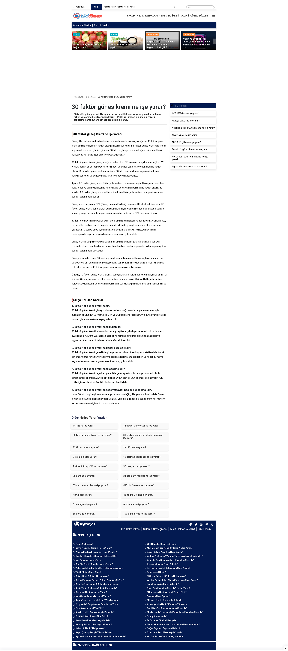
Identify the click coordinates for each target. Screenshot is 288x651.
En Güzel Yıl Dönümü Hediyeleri (162, 620)
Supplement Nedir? (156, 572)
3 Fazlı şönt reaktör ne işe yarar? (141, 475)
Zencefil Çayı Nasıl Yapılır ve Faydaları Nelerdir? (170, 560)
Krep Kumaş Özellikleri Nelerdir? (163, 584)
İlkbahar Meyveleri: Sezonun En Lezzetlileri (96, 556)
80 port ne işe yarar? (84, 513)
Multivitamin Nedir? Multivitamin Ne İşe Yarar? (169, 548)
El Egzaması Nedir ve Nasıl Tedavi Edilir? (167, 592)
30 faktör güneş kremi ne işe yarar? (115, 97)
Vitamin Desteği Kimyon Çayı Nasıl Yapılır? (96, 552)
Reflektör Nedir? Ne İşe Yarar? (90, 628)
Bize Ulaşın (204, 529)
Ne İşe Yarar (91, 97)
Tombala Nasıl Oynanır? (159, 596)
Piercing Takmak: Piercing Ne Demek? (93, 624)
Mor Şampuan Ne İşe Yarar (88, 560)
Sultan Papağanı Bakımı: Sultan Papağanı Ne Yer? (99, 580)
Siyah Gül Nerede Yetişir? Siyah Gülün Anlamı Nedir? (100, 636)
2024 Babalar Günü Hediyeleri (161, 544)
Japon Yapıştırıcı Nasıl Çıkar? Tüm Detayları (97, 600)
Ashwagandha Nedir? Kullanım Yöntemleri (167, 604)
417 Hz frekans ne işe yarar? (138, 485)
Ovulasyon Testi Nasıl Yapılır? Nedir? (165, 632)
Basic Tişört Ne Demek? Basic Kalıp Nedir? (96, 588)
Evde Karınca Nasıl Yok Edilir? (90, 608)
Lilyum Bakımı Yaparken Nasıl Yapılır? (165, 552)
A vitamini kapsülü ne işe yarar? (90, 466)
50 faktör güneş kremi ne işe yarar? (92, 435)
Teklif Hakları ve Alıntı (182, 529)
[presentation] (174, 7)
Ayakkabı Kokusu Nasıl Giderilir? (162, 564)
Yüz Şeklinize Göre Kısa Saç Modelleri (165, 636)
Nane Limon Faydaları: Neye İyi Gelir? (93, 620)
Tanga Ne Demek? (112, 7)
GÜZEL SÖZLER (199, 15)
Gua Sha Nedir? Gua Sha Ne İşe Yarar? (94, 564)
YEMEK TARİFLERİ (169, 15)
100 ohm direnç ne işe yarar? (139, 513)
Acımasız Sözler (82, 25)
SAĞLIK (131, 15)
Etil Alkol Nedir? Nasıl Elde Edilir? (91, 616)
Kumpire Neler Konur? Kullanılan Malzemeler (97, 584)
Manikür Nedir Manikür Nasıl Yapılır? (93, 596)
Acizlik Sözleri (102, 25)
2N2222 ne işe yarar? (134, 447)
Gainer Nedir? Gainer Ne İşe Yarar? (92, 576)
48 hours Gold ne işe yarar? (138, 494)
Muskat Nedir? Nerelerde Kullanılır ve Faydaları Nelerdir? (175, 612)
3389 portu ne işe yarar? (86, 447)
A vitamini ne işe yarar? (136, 504)
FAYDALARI (151, 15)
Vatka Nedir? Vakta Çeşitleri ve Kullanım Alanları (99, 568)
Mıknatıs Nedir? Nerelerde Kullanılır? (165, 600)
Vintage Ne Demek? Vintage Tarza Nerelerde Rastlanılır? (175, 556)
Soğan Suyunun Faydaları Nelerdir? (164, 628)
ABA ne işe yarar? (82, 494)
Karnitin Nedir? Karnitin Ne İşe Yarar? (93, 548)
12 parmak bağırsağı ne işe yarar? (141, 456)
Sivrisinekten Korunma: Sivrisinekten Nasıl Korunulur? (173, 624)
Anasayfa (79, 97)
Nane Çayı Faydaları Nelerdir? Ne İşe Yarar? (168, 588)
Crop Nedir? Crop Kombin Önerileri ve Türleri (97, 604)
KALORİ (184, 15)
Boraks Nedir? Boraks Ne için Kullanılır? (94, 612)
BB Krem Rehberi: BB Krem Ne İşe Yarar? (166, 576)
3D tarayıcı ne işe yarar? (136, 466)
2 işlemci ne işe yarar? (85, 456)
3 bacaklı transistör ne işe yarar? (141, 425)
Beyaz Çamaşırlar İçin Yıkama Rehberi (93, 632)
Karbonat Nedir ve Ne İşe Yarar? (91, 592)
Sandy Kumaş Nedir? (157, 616)
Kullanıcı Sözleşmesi (154, 529)
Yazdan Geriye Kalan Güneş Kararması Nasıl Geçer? (172, 580)
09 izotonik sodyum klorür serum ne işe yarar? (143, 436)
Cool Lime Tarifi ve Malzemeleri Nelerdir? (167, 608)
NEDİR (140, 15)
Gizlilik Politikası (130, 529)
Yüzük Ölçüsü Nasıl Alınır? (88, 572)
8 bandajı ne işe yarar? (85, 504)
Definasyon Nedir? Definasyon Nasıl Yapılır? (168, 568)
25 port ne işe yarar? (84, 475)
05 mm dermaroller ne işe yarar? (90, 485)
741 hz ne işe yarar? (84, 425)
